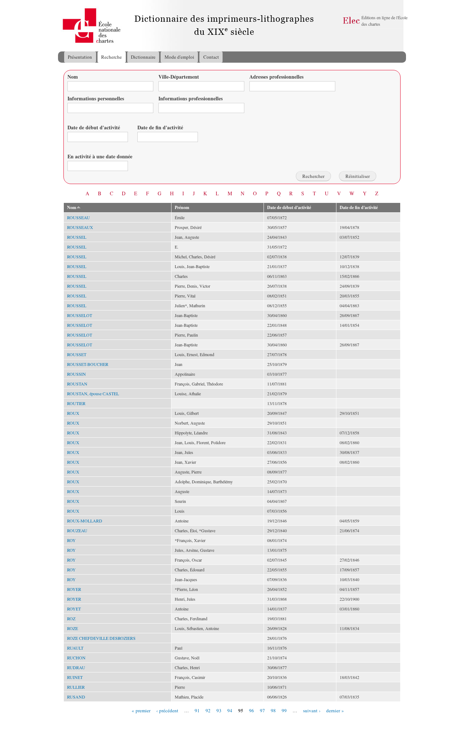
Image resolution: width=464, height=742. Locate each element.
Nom (72, 76)
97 (262, 710)
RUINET (75, 677)
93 (218, 710)
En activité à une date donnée (99, 156)
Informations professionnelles (190, 98)
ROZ (71, 618)
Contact (211, 57)
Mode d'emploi (179, 57)
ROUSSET (76, 354)
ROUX (73, 413)
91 (197, 710)
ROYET (74, 609)
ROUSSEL (76, 237)
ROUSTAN (77, 384)
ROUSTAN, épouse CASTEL (93, 393)
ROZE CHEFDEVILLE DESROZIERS (101, 638)
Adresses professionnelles (276, 76)
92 (208, 710)
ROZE (72, 628)
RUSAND (76, 697)
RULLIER (76, 687)
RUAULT (75, 648)
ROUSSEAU (78, 217)
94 (229, 710)
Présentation (80, 57)
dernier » (335, 710)
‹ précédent (167, 710)
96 (251, 710)
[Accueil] (65, 25)
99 (284, 710)
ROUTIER (76, 403)
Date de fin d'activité (160, 127)
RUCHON (76, 657)
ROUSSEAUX (80, 227)
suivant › (311, 710)
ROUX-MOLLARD (84, 521)
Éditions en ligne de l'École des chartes (384, 20)
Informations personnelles (95, 98)
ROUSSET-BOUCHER (87, 364)
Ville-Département (178, 76)
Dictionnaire (143, 57)
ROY (71, 540)
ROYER (74, 589)
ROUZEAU (77, 530)
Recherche (111, 57)
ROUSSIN (76, 374)
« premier (141, 710)
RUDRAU (76, 667)
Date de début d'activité (93, 127)
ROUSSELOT (79, 315)
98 (273, 710)
